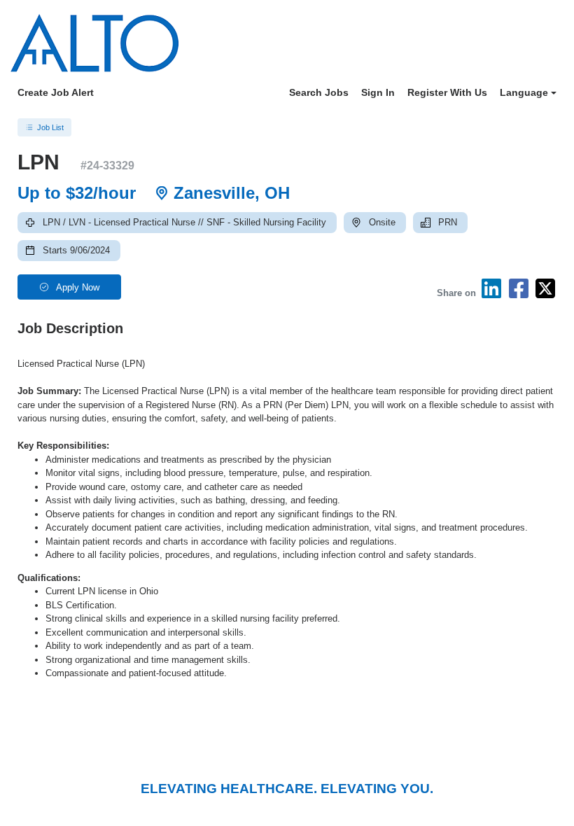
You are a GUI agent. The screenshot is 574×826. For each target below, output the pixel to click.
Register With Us (447, 92)
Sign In (378, 92)
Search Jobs (319, 92)
